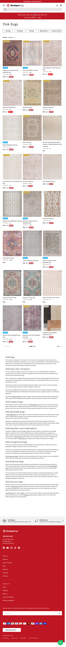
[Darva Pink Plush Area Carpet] (52, 283)
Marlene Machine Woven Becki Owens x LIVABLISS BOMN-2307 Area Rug (52, 144)
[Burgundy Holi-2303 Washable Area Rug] (32, 318)
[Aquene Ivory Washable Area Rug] (12, 204)
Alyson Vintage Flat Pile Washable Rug (49, 261)
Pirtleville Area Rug (48, 218)
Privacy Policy (6, 638)
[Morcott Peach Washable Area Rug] (12, 318)
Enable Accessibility (8, 600)
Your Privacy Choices (33, 638)
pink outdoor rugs (34, 404)
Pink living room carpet (12, 456)
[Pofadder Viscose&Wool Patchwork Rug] (52, 318)
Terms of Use (14, 638)
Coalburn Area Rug (48, 107)
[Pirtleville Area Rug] (52, 204)
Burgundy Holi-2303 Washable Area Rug (31, 336)
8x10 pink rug (18, 436)
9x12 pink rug (22, 438)
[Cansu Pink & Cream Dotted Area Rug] (12, 167)
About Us (5, 556)
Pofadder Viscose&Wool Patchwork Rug (50, 333)
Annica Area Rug (27, 107)
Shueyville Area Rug (8, 258)
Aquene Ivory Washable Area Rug (12, 221)
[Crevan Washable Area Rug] (32, 243)
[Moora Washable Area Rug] (32, 53)
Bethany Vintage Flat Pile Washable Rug (30, 222)
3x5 (24, 431)
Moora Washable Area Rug (30, 70)
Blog (4, 566)
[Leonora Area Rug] (32, 167)
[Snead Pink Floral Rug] (12, 93)
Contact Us (6, 584)
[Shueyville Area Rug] (12, 243)
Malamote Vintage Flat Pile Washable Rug (10, 71)
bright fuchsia (16, 396)
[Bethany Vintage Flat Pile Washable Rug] (32, 204)
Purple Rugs (20, 31)
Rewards (5, 569)
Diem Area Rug (27, 142)
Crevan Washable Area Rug (30, 260)
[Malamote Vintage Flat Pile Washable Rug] (12, 53)
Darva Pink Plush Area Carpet (51, 297)
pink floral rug (10, 493)
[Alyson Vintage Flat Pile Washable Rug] (52, 243)
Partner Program (7, 562)
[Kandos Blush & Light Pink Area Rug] (52, 53)
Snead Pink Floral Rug (9, 107)
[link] (13, 346)
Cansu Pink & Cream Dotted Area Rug (12, 182)
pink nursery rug (16, 486)
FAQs (4, 587)
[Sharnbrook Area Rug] (32, 283)
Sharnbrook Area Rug (29, 297)
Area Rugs (7, 31)
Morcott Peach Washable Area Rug (11, 336)
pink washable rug (11, 414)
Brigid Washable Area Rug (10, 145)
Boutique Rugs (9, 635)
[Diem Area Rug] (32, 128)
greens (22, 493)
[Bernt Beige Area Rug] (52, 167)
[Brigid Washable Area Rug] (12, 128)
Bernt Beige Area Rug (49, 181)
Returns (5, 594)
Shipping (5, 590)
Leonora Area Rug (28, 181)
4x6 (28, 431)
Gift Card (5, 576)
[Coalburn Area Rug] (52, 93)
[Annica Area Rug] (32, 93)
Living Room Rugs (56, 31)
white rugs (27, 495)
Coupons (5, 572)
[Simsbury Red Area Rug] (12, 283)
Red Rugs (31, 31)
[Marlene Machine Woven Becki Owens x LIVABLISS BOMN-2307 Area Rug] (52, 128)
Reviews (5, 559)
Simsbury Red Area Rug (9, 297)
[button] (61, 5)
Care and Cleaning (8, 597)
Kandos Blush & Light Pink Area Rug (51, 69)
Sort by (5, 37)
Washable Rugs (44, 31)
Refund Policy (23, 638)
